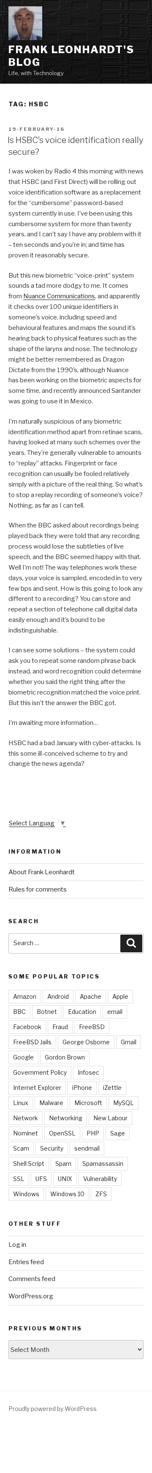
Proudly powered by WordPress (52, 1408)
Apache (90, 996)
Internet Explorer (37, 1087)
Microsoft (88, 1102)
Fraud (60, 1026)
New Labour (110, 1118)
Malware (51, 1102)
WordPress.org (30, 1296)
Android (58, 996)
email (114, 1011)
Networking (65, 1118)
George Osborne (86, 1042)
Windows (26, 1193)
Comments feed (31, 1279)
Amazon (24, 996)
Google (23, 1057)
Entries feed (26, 1262)
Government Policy (40, 1072)
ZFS (101, 1193)
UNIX (65, 1178)
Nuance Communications (59, 296)
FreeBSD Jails (32, 1042)
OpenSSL (62, 1133)
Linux (20, 1102)
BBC (19, 1011)
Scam (21, 1148)
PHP (93, 1133)
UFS (41, 1178)
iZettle (112, 1087)
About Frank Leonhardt (41, 872)
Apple (120, 996)
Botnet (47, 1011)
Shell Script (28, 1163)
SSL (18, 1178)
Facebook (27, 1026)
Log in (17, 1245)
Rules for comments (37, 889)
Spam (63, 1163)
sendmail (87, 1148)
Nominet (25, 1133)
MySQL (123, 1102)
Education (82, 1011)
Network (25, 1118)
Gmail (128, 1042)
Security (51, 1148)
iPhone (82, 1087)
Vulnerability (100, 1178)
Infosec (88, 1072)
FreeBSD (92, 1026)
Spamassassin (102, 1163)
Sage (117, 1133)
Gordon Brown (65, 1057)
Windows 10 (67, 1193)
